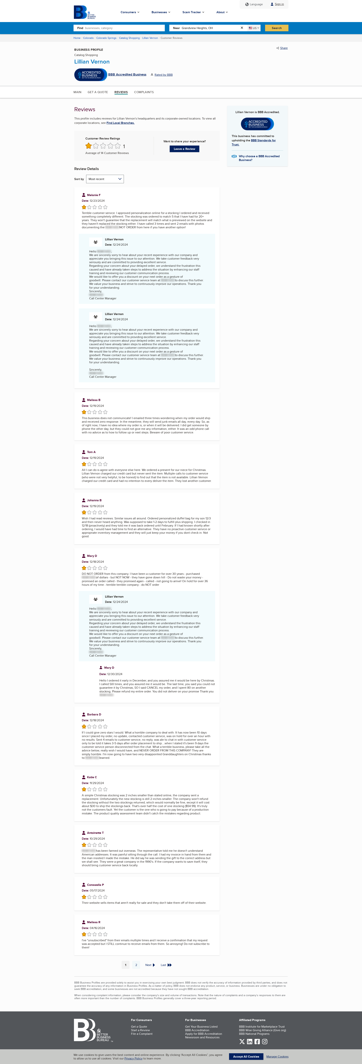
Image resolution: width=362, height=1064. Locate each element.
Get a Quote (98, 92)
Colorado (88, 38)
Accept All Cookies (246, 1056)
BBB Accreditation (197, 1030)
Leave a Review (184, 149)
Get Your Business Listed (201, 1026)
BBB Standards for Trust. (254, 142)
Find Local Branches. (121, 123)
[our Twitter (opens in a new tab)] (242, 1043)
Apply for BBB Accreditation (203, 1034)
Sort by (79, 179)
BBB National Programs (254, 1034)
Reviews (121, 92)
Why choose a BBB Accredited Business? (259, 158)
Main (77, 92)
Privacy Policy (133, 1058)
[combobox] (125, 28)
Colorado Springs (106, 38)
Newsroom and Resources (202, 1037)
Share (284, 48)
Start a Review (140, 1030)
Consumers (128, 12)
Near (176, 28)
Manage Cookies (277, 1056)
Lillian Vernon (150, 38)
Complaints (144, 92)
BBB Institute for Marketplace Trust (262, 1026)
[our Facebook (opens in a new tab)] (257, 1043)
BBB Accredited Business (127, 75)
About (220, 12)
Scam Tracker (192, 12)
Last (163, 965)
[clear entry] (243, 28)
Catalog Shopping (129, 38)
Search (277, 28)
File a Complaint (142, 1034)
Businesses (159, 12)
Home (77, 38)
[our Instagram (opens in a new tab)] (265, 1043)
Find (80, 28)
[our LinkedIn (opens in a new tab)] (250, 1043)
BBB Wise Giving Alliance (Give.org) (262, 1030)
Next (148, 965)
